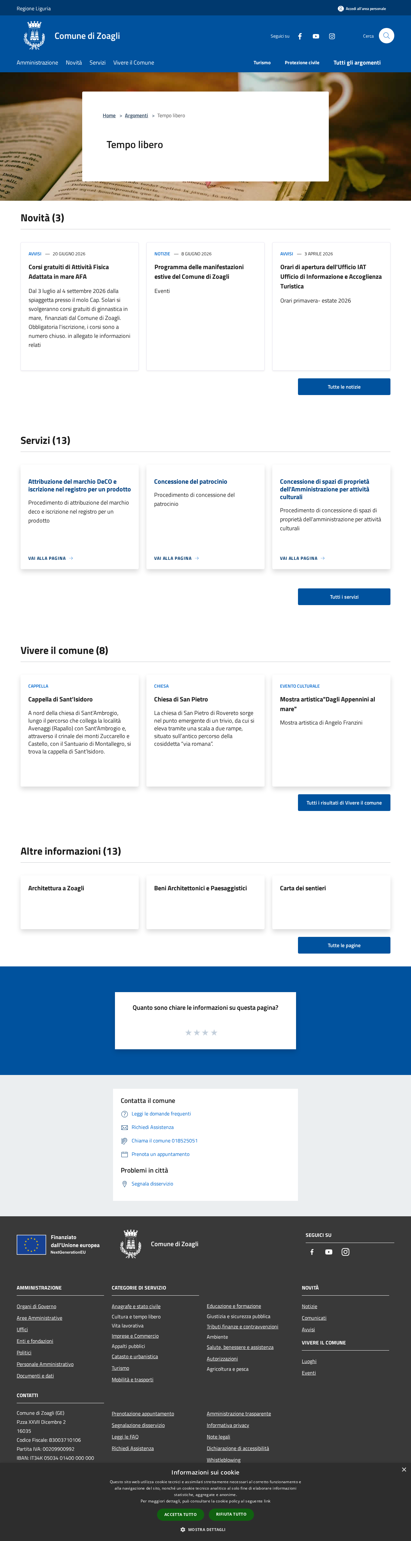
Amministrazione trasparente (239, 1413)
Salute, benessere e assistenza (240, 1347)
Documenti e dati (35, 1375)
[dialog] (205, 1502)
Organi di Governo (36, 1306)
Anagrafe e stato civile (136, 1306)
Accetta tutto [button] (180, 1514)
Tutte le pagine (344, 945)
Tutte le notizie (344, 387)
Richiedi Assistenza (133, 1448)
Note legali (218, 1436)
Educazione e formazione (234, 1306)
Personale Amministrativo (45, 1364)
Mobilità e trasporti (132, 1379)
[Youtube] (313, 35)
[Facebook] (297, 35)
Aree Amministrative (39, 1318)
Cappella (38, 685)
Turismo (120, 1368)
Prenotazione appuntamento (143, 1413)
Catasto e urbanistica (135, 1356)
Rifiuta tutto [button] (231, 1514)
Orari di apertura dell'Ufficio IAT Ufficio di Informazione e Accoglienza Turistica (331, 276)
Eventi (309, 1373)
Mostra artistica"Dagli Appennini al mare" (327, 704)
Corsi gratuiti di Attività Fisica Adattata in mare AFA (69, 271)
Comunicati (314, 1318)
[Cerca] (386, 35)
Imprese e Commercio (135, 1336)
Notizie (162, 253)
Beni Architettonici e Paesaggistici (200, 888)
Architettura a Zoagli (56, 888)
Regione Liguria (34, 8)
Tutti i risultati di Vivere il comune (344, 802)
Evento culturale (300, 685)
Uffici (22, 1329)
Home (109, 115)
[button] (205, 1529)
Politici (24, 1352)
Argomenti (136, 115)
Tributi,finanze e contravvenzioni (242, 1326)
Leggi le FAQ (125, 1436)
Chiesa (161, 685)
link (267, 1501)
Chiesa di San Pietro (181, 699)
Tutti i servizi (344, 597)
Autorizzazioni (222, 1358)
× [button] (403, 1469)
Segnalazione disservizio (138, 1425)
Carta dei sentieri (303, 888)
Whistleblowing (223, 1460)
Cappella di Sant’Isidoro (60, 699)
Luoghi (309, 1361)
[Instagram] (329, 35)
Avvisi (35, 253)
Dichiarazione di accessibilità (238, 1448)
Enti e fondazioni (35, 1341)
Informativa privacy (228, 1425)
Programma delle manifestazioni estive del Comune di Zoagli (199, 271)
